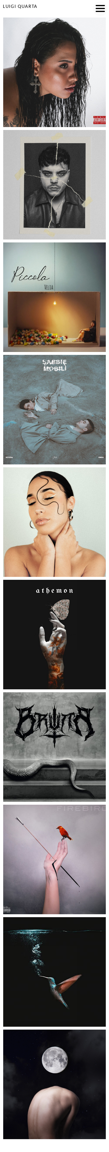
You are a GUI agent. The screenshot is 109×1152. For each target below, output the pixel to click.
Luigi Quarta (20, 6)
